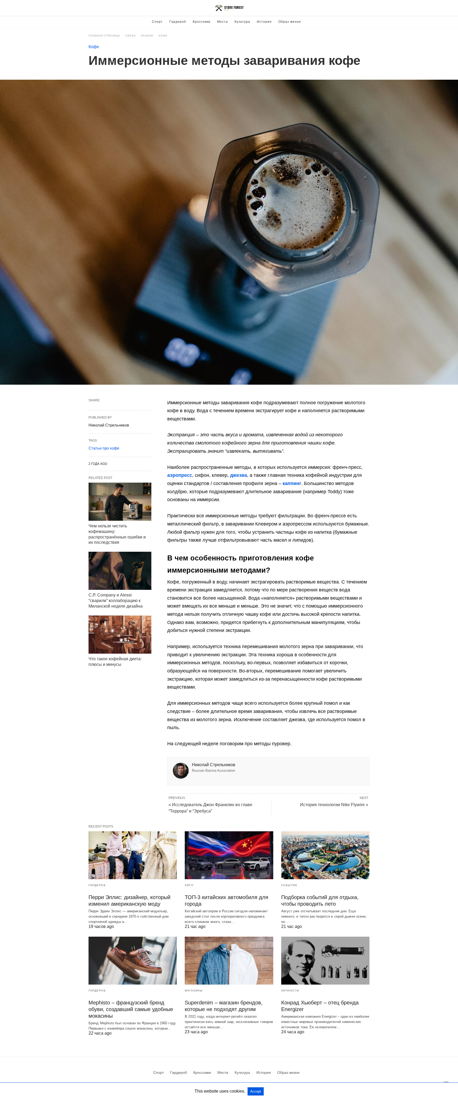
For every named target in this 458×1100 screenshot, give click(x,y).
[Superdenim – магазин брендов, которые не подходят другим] (229, 961)
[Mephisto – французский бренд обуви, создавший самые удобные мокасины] (133, 961)
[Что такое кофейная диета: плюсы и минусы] (120, 635)
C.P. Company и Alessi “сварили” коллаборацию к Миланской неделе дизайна (116, 600)
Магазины (193, 990)
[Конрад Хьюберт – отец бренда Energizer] (325, 961)
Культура (242, 22)
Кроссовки (201, 22)
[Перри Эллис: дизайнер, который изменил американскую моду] (133, 855)
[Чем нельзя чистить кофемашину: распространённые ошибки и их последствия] (120, 502)
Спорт (157, 22)
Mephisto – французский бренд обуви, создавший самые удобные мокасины (131, 1009)
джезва (238, 475)
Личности (290, 990)
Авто (189, 885)
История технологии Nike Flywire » (334, 804)
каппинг (292, 483)
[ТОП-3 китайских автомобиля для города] (229, 855)
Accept (255, 1091)
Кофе (163, 35)
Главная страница (104, 35)
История (264, 22)
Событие (289, 885)
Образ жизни (289, 22)
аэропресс (179, 475)
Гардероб (177, 22)
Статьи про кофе (104, 448)
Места (222, 22)
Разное (147, 35)
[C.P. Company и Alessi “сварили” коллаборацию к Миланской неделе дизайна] (120, 571)
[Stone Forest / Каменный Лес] (229, 8)
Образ (130, 35)
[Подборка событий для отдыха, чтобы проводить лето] (325, 855)
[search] (367, 8)
